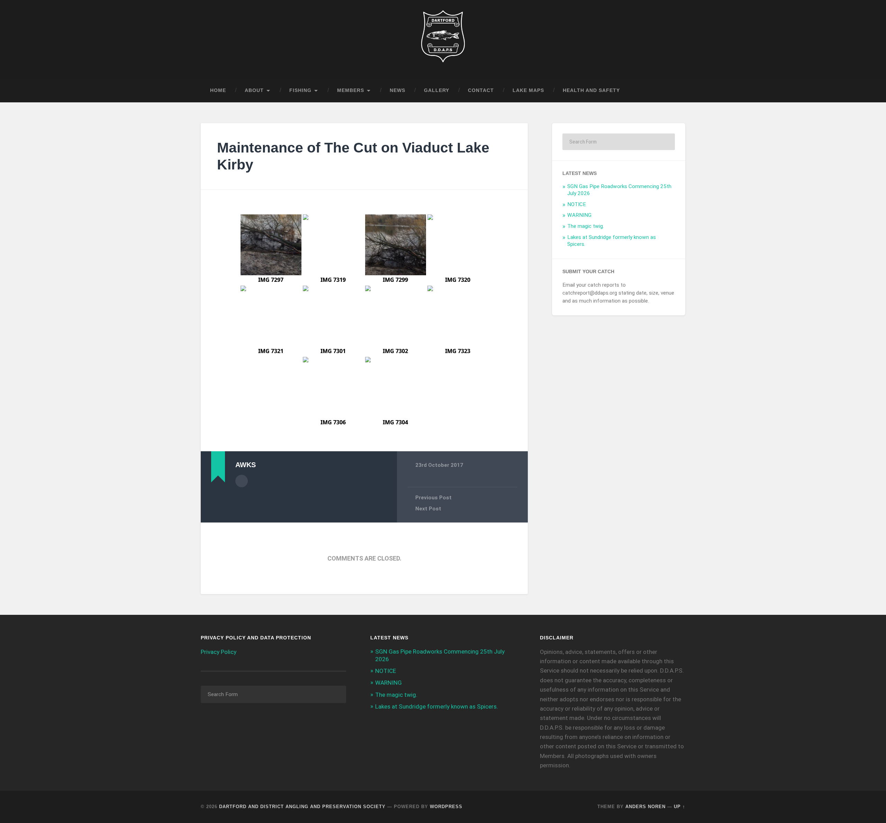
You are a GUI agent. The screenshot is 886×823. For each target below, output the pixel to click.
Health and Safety (591, 90)
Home (218, 90)
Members (350, 90)
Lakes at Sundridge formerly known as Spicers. (436, 706)
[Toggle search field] (673, 90)
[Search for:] (618, 141)
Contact (481, 90)
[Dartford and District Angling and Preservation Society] (443, 39)
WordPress (446, 806)
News (397, 90)
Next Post (428, 509)
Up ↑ (679, 806)
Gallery (436, 90)
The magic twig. (585, 226)
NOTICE (576, 204)
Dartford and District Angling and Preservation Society (302, 806)
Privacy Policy (218, 651)
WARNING (579, 215)
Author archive (241, 481)
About (254, 90)
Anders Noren (645, 806)
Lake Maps (528, 90)
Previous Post (433, 497)
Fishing (300, 90)
